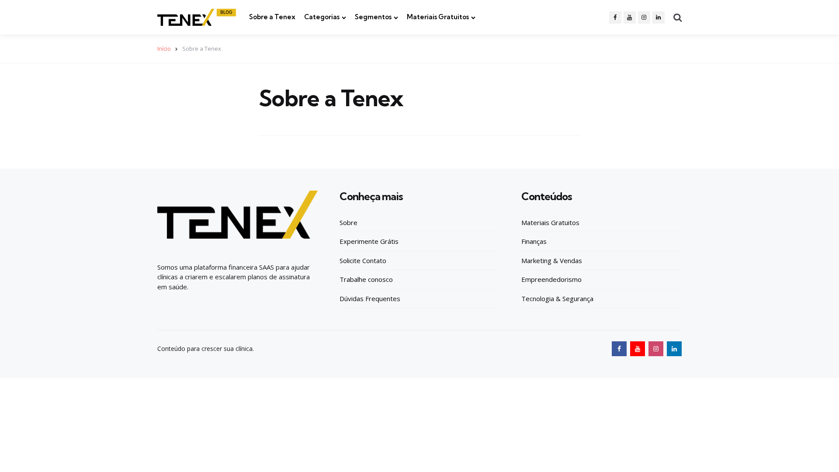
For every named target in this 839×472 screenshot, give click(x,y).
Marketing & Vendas (551, 260)
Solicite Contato (363, 260)
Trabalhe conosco (366, 279)
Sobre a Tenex (272, 17)
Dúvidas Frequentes (370, 298)
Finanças (534, 241)
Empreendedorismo (551, 279)
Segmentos (373, 17)
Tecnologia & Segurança (557, 298)
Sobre (348, 222)
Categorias (322, 17)
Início (164, 48)
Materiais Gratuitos (438, 17)
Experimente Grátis (369, 241)
